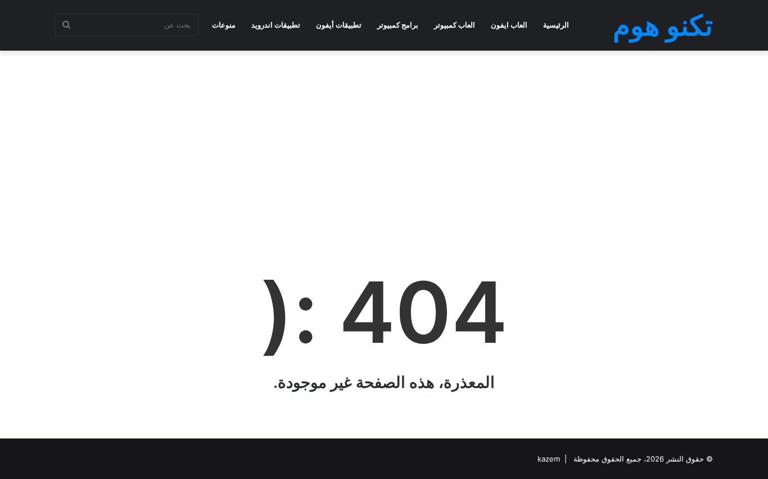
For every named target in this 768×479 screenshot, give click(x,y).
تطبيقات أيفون (339, 25)
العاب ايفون (509, 25)
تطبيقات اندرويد (275, 25)
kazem (548, 458)
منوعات (224, 25)
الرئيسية (556, 25)
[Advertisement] (384, 141)
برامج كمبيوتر (397, 25)
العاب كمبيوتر (454, 25)
